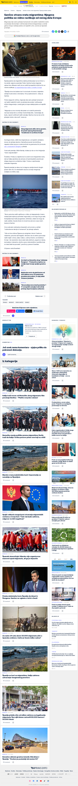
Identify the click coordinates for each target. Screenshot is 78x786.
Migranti (11, 302)
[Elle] (27, 774)
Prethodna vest (11, 296)
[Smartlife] (47, 774)
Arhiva (60, 777)
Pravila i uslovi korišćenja (42, 777)
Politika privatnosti (53, 777)
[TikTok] (44, 780)
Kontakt (23, 777)
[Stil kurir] (31, 774)
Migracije (19, 10)
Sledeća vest (39, 296)
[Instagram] (29, 780)
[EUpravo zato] (6, 2)
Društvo (13, 10)
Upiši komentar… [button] (12, 354)
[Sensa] (54, 774)
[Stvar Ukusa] (67, 774)
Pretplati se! (32, 336)
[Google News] (48, 780)
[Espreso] (22, 774)
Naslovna (6, 10)
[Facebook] (33, 780)
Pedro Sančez (19, 302)
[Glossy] (36, 774)
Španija (5, 302)
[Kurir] (16, 774)
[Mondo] (10, 774)
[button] (45, 31)
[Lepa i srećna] (41, 774)
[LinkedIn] (37, 780)
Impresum (18, 777)
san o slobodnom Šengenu (12, 146)
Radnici (27, 302)
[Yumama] (61, 774)
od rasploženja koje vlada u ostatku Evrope (28, 87)
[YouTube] (40, 780)
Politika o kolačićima (31, 777)
